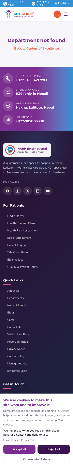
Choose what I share (36, 459)
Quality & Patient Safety (22, 267)
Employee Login (17, 371)
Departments (15, 298)
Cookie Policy (15, 356)
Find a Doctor (15, 216)
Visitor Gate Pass (18, 334)
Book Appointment (19, 238)
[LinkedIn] (38, 191)
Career (11, 320)
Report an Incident (18, 342)
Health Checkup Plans (21, 223)
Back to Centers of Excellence (36, 48)
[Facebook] (7, 191)
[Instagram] (17, 191)
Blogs (11, 313)
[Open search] (57, 14)
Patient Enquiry (17, 245)
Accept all (19, 449)
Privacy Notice (16, 349)
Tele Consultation (18, 252)
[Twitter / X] (28, 191)
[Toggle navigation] (66, 14)
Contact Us (14, 327)
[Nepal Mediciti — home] (18, 14)
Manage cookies (17, 363)
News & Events (17, 305)
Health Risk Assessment (22, 230)
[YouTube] (48, 191)
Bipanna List (15, 260)
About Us (13, 291)
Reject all (53, 449)
